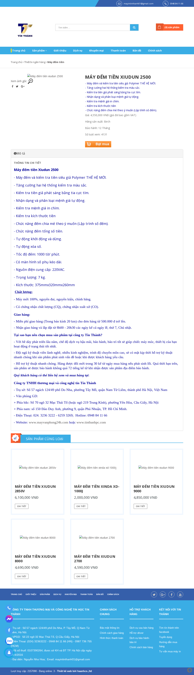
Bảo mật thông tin (109, 627)
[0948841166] (9, 608)
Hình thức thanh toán (111, 638)
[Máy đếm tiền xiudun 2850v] (37, 468)
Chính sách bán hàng (141, 647)
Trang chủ (18, 50)
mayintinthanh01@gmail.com (138, 3)
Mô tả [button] (20, 153)
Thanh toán (118, 50)
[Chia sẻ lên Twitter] (17, 86)
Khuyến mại (96, 50)
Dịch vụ (77, 50)
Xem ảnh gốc (19, 81)
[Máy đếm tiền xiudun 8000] (37, 538)
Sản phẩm (38, 50)
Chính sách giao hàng (112, 633)
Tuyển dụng (165, 637)
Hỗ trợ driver (136, 633)
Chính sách (155, 50)
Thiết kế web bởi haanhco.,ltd (74, 671)
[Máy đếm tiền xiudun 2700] (97, 538)
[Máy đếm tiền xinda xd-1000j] (97, 468)
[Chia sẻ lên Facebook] (13, 86)
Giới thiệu (60, 50)
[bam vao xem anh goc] (45, 76)
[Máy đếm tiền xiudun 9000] (156, 468)
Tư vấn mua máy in (170, 651)
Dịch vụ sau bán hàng (141, 627)
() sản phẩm (171, 27)
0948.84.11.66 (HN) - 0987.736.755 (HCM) (174, 10)
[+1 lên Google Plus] (22, 86)
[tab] (97, 153)
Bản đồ (137, 50)
